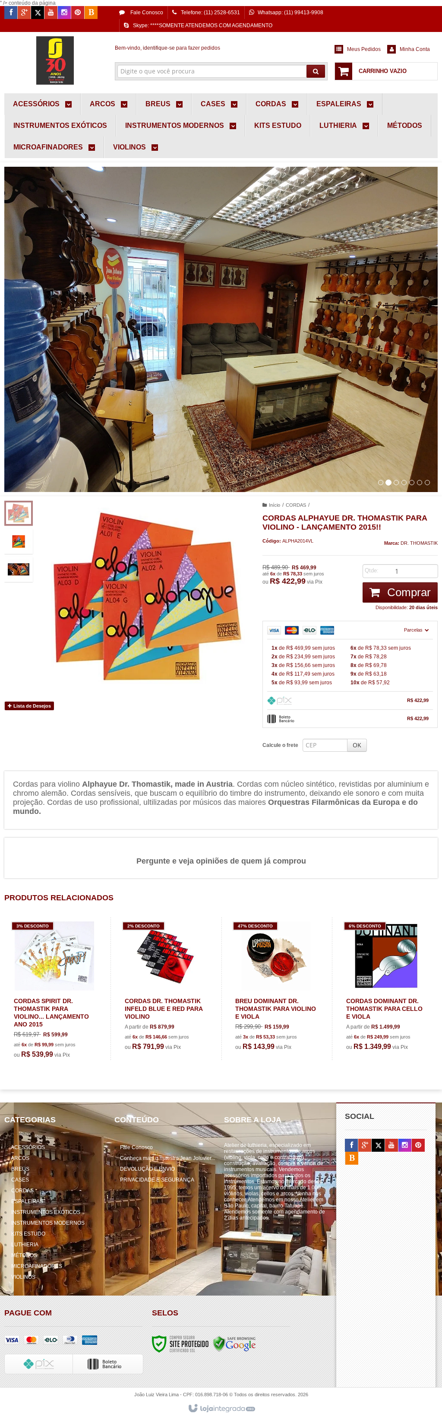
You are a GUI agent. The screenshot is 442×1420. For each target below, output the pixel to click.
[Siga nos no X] (37, 13)
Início (274, 505)
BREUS (20, 1169)
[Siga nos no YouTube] (391, 1146)
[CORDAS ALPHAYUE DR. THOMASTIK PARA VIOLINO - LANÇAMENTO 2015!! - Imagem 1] (18, 513)
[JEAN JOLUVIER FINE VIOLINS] (55, 60)
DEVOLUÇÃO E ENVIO (147, 1169)
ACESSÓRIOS (28, 1147)
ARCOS (20, 1158)
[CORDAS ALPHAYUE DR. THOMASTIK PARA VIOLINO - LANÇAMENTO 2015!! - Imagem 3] (18, 569)
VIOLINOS (23, 1277)
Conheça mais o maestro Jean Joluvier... (167, 1158)
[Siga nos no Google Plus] (24, 13)
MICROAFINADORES (36, 1266)
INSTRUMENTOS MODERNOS (48, 1223)
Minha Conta (415, 49)
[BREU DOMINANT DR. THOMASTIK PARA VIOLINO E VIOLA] (275, 988)
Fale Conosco (146, 13)
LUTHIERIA (24, 1245)
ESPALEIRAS (27, 1201)
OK (357, 745)
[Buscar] (315, 71)
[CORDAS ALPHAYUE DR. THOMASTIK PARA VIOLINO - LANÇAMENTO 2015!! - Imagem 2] (18, 541)
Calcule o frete (280, 745)
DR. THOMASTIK (419, 543)
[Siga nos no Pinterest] (77, 13)
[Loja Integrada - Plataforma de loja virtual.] (221, 1409)
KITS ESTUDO (28, 1234)
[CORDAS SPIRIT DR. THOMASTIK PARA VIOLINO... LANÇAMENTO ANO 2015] (54, 992)
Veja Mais (59, 1026)
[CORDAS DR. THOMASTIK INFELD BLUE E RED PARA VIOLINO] (165, 988)
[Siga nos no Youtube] (50, 13)
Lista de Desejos (31, 705)
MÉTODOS (24, 1255)
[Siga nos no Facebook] (10, 13)
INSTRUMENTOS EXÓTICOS (45, 1212)
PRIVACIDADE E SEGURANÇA (157, 1180)
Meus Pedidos (364, 49)
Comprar (407, 592)
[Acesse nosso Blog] (91, 13)
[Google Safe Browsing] (234, 1344)
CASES (20, 1180)
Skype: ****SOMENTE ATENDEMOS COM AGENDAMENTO (202, 25)
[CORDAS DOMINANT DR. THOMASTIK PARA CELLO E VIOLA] (386, 988)
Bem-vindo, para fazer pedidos (167, 48)
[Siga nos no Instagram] (64, 13)
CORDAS (296, 505)
